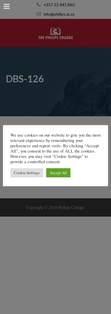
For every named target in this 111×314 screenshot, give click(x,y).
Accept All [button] (58, 172)
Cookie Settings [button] (27, 172)
